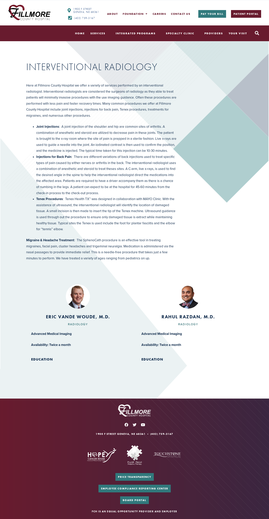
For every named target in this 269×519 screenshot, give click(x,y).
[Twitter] (134, 425)
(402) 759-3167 (84, 18)
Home (80, 33)
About (112, 14)
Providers (213, 33)
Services (97, 33)
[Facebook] (126, 425)
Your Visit (238, 33)
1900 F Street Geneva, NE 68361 (86, 10)
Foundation (133, 14)
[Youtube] (143, 425)
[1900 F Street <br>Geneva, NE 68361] (69, 10)
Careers (159, 14)
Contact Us (180, 14)
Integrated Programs (136, 33)
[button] (257, 33)
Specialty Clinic (180, 33)
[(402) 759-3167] (70, 18)
